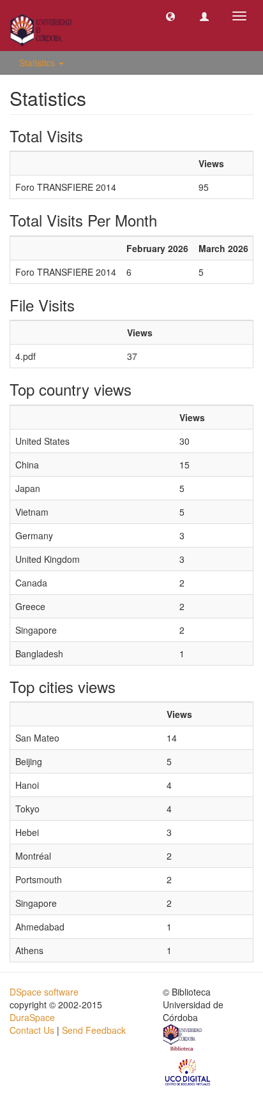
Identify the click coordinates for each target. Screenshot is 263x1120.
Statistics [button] (38, 62)
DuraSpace (32, 1017)
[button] (170, 16)
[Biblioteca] (183, 1039)
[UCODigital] (188, 1071)
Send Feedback (94, 1030)
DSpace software (44, 991)
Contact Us (32, 1030)
